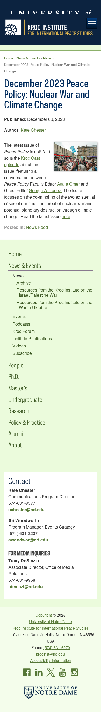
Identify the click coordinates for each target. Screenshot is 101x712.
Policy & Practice (26, 422)
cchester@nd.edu (26, 509)
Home (8, 58)
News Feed (37, 227)
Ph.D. (13, 376)
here (66, 216)
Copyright (44, 615)
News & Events (28, 58)
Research (18, 411)
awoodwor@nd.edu (28, 540)
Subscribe (22, 353)
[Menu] (92, 23)
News (47, 58)
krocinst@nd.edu (50, 654)
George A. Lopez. (45, 190)
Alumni (15, 433)
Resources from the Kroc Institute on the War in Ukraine (54, 305)
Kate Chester (33, 130)
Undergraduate (25, 399)
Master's (17, 388)
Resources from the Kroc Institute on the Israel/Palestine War (54, 292)
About (15, 445)
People (15, 365)
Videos (19, 345)
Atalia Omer (68, 184)
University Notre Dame (50, 7)
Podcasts (21, 323)
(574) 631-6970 (56, 647)
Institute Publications (32, 338)
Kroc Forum (23, 331)
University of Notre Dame (50, 621)
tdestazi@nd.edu (25, 586)
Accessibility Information (50, 660)
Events (19, 316)
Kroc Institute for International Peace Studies (50, 27)
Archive (23, 282)
